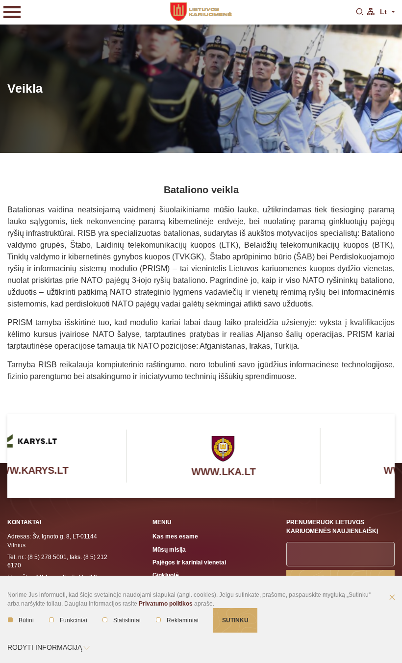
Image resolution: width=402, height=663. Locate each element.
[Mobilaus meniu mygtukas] (12, 12)
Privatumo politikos (166, 603)
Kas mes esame (175, 536)
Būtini (26, 620)
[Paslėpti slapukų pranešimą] (392, 597)
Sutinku (235, 620)
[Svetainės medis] (370, 12)
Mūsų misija (169, 549)
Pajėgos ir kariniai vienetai (189, 562)
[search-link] (359, 12)
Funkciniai (73, 620)
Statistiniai (127, 620)
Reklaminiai (183, 620)
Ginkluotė (165, 575)
